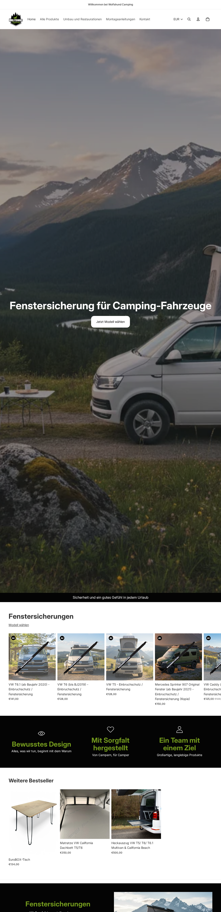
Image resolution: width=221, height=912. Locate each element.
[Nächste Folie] (207, 669)
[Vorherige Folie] (13, 822)
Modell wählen (19, 625)
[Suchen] (189, 19)
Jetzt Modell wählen (110, 321)
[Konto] (198, 19)
